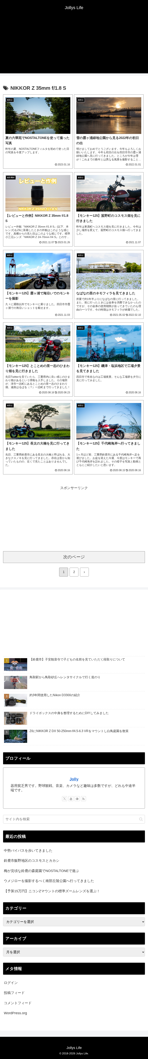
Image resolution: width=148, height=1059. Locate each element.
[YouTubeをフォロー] (70, 798)
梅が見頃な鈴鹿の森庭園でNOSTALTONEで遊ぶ (41, 871)
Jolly (74, 779)
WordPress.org (15, 1013)
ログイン (11, 983)
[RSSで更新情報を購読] (83, 798)
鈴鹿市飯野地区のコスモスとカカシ (31, 861)
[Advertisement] (74, 46)
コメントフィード (18, 1003)
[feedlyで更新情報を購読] (77, 798)
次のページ (74, 556)
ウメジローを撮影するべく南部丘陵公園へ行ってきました (49, 881)
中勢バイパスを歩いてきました (28, 850)
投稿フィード (14, 993)
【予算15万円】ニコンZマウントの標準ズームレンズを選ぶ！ (52, 891)
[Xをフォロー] (64, 798)
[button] (141, 819)
